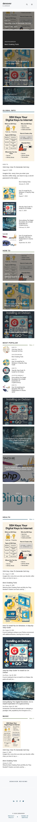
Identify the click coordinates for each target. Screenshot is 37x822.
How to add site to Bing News (18, 496)
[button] (26, 4)
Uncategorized (10, 41)
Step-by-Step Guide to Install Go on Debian (25, 207)
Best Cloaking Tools (12, 44)
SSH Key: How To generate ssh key (17, 23)
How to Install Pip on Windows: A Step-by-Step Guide (17, 62)
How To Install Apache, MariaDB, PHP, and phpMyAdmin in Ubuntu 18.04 (26, 238)
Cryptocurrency (11, 94)
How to (7, 20)
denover (7, 3)
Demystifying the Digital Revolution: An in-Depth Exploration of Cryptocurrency (18, 99)
